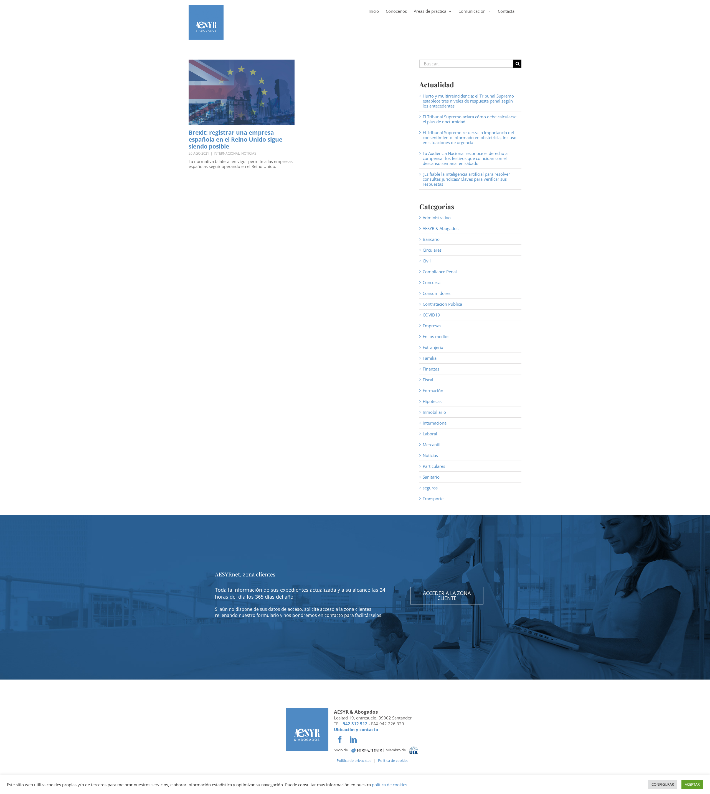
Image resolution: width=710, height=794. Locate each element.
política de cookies (389, 784)
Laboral (430, 433)
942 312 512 (355, 723)
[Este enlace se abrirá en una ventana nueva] (366, 750)
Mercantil (431, 444)
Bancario (431, 239)
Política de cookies (393, 760)
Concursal (432, 282)
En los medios (436, 336)
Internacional (227, 153)
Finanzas (431, 368)
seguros (430, 487)
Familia (430, 358)
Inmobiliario (434, 412)
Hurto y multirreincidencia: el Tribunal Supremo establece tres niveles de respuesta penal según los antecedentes (468, 101)
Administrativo (437, 217)
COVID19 (431, 314)
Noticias (248, 153)
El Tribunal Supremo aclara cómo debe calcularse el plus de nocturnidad (469, 119)
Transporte (433, 498)
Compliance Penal (440, 271)
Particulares (434, 466)
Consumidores (436, 293)
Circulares (432, 249)
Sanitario (431, 476)
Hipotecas (432, 401)
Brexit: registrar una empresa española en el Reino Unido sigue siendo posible (235, 139)
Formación (433, 390)
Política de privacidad (354, 760)
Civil (427, 260)
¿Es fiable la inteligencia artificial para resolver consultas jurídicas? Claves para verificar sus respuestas (466, 179)
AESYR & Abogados (440, 228)
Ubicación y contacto (356, 729)
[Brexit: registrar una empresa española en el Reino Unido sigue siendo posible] (242, 92)
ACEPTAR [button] (692, 784)
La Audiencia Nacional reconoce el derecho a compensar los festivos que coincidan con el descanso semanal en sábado (465, 158)
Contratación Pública (442, 304)
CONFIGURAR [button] (662, 784)
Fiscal (428, 379)
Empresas (432, 325)
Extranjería (433, 347)
